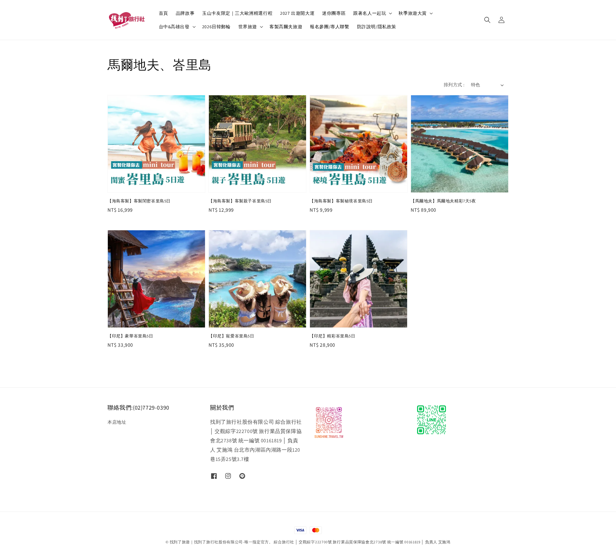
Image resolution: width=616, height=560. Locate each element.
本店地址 (116, 422)
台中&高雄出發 (174, 27)
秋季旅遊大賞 (412, 13)
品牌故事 (185, 13)
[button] (487, 20)
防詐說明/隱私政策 (376, 27)
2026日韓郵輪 (216, 27)
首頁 (163, 13)
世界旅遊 (247, 27)
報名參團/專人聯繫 (329, 27)
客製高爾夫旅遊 (286, 27)
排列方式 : (454, 85)
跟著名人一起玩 (369, 13)
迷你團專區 (334, 13)
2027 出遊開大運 (297, 13)
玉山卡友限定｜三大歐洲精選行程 (237, 13)
